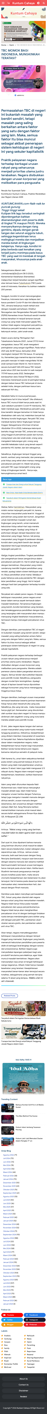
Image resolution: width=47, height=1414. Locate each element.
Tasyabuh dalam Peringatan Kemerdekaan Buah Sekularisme (20, 1019)
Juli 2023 (6, 1283)
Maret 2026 (7, 1172)
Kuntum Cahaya (23, 1408)
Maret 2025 (7, 1214)
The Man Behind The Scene (26, 1116)
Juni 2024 (7, 1245)
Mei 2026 (6, 1165)
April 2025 (7, 1210)
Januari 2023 (8, 1304)
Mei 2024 (6, 1248)
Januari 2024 (8, 1262)
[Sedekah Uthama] (23, 32)
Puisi (29, 1348)
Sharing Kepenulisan (35, 1358)
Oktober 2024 (8, 1231)
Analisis (7, 1336)
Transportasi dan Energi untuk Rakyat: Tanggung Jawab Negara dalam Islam (21, 1042)
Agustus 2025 (8, 1196)
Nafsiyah (30, 1336)
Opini (6, 73)
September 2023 (9, 1276)
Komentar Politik (11, 1364)
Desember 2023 (9, 1266)
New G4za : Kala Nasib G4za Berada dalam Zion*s (24, 493)
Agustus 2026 (8, 1155)
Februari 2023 (8, 1300)
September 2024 (9, 1235)
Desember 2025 (9, 1183)
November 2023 (9, 1269)
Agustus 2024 (8, 1238)
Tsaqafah (31, 1367)
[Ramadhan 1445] (23, 1078)
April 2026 (7, 1169)
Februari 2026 (8, 1176)
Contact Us (23, 1385)
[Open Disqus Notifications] (8, 3)
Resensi (30, 1355)
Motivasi (7, 1367)
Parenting (31, 1345)
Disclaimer (23, 1391)
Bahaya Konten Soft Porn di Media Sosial (30, 1106)
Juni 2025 (7, 1203)
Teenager (31, 1364)
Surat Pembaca (33, 1361)
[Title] (23, 13)
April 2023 (7, 1294)
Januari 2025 (8, 1221)
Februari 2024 (8, 1259)
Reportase (31, 1351)
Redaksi (23, 1396)
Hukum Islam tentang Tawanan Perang (28, 1128)
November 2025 (9, 1186)
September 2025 (9, 1193)
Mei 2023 (6, 1290)
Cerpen (7, 1342)
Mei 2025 (6, 1207)
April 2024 (7, 1252)
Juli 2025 (6, 1200)
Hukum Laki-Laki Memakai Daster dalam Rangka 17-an (29, 1139)
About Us (24, 1379)
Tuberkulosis (24, 283)
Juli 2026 (6, 1158)
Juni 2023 (7, 1287)
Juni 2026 (7, 1162)
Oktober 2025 (8, 1190)
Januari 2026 (8, 1179)
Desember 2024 (9, 1224)
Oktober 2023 (8, 1273)
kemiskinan (19, 507)
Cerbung (7, 1339)
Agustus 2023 (8, 1280)
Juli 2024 (6, 1241)
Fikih (6, 1351)
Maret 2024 (7, 1255)
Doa (6, 1345)
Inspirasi (7, 1358)
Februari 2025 (8, 1217)
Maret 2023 (7, 1297)
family (6, 1348)
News (29, 1339)
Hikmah (7, 1355)
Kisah (6, 1361)
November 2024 (9, 1228)
